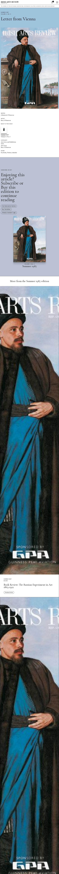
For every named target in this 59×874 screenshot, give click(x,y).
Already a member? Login (9, 212)
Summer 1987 (5, 12)
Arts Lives (4, 145)
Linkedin (14, 152)
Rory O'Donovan (6, 147)
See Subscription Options (9, 206)
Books (6, 580)
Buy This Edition (6, 209)
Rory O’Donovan (6, 120)
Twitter (9, 152)
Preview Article (9, 592)
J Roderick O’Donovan (7, 115)
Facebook (3, 152)
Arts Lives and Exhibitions (8, 142)
